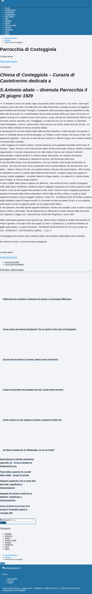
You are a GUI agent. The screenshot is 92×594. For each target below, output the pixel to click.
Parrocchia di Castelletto (14, 264)
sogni (7, 34)
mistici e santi (10, 25)
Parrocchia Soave (8, 61)
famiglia (8, 21)
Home (7, 8)
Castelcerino (10, 10)
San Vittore (9, 17)
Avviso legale (12, 579)
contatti (10, 582)
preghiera (9, 30)
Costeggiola (10, 14)
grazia (7, 23)
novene (8, 27)
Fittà (7, 19)
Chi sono (10, 580)
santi (7, 32)
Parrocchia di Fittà (12, 262)
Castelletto (9, 12)
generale (8, 536)
